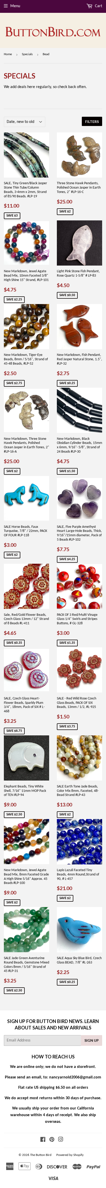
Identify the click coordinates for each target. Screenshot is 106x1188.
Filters (92, 121)
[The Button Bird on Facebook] (43, 1140)
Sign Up (91, 1040)
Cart (98, 6)
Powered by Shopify (70, 1155)
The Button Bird (40, 1155)
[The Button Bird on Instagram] (60, 1140)
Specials (27, 54)
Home (8, 54)
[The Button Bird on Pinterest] (52, 1140)
